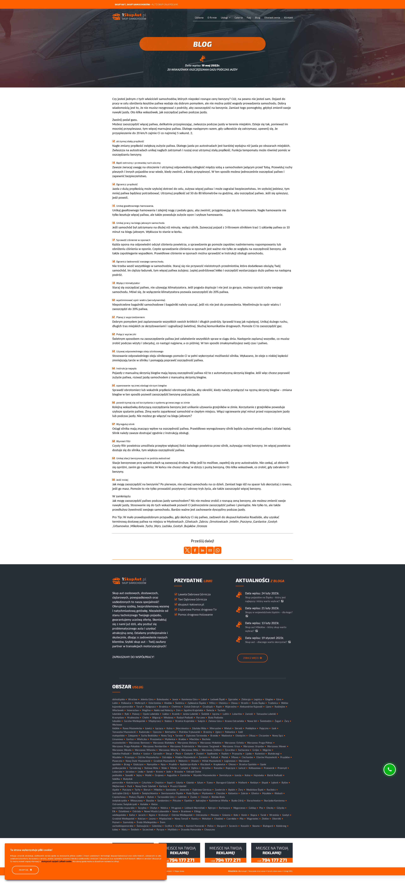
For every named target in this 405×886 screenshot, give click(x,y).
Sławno (256, 826)
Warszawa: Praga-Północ (259, 743)
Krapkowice (219, 765)
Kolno (247, 775)
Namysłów (152, 765)
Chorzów (220, 793)
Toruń (139, 707)
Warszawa (244, 761)
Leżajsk (184, 768)
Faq (249, 17)
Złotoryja (246, 699)
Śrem (162, 822)
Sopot (170, 783)
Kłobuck (279, 793)
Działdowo (124, 812)
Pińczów (177, 801)
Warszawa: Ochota (234, 743)
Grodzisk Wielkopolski (123, 819)
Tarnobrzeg (135, 768)
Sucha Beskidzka (149, 736)
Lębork (274, 783)
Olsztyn (153, 808)
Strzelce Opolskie (248, 765)
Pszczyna (126, 790)
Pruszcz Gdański (178, 786)
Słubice (168, 721)
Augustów (172, 775)
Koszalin (245, 826)
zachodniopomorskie (122, 826)
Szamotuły (128, 822)
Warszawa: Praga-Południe (126, 746)
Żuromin (203, 757)
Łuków (165, 714)
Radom (225, 754)
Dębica (194, 768)
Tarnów (179, 736)
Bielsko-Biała (218, 797)
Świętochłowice (150, 793)
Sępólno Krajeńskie (193, 710)
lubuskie (116, 721)
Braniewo (186, 812)
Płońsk (224, 757)
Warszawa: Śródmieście (182, 746)
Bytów (285, 783)
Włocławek (118, 710)
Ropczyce (230, 768)
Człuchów (146, 783)
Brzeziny (207, 732)
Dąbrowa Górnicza (202, 790)
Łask (274, 728)
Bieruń (147, 790)
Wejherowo (118, 786)
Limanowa (117, 739)
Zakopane (133, 736)
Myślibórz (173, 830)
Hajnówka (259, 775)
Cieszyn (204, 797)
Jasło (168, 772)
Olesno (232, 765)
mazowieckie (119, 743)
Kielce (154, 804)
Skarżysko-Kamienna (274, 801)
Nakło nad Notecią (163, 710)
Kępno (152, 815)
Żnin (178, 710)
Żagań (278, 721)
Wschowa (117, 725)
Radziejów (280, 707)
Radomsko (144, 732)
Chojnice (159, 783)
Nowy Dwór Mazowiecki (138, 761)
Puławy (136, 714)
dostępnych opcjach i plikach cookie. (56, 862)
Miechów (194, 739)
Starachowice (254, 801)
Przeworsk (269, 768)
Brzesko (214, 736)
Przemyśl (282, 768)
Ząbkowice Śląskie (197, 703)
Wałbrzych (140, 703)
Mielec (173, 768)
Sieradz (238, 728)
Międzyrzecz (155, 721)
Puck (129, 786)
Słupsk (265, 783)
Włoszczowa (136, 801)
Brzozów (178, 772)
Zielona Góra (215, 721)
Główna (199, 17)
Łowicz (148, 728)
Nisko (164, 768)
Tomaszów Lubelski (266, 714)
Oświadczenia (272, 17)
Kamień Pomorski (195, 826)
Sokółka (116, 779)
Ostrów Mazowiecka (148, 757)
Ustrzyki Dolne (193, 772)
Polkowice (126, 703)
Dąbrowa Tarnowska (196, 736)
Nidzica (164, 808)
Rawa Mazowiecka (132, 728)
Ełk (113, 812)
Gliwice (255, 793)
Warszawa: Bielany (187, 743)
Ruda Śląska (192, 793)
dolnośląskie (118, 699)
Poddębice (251, 728)
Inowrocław (133, 710)
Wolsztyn (206, 819)
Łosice (146, 754)
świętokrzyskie (119, 801)
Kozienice (260, 754)
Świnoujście (143, 826)
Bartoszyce (224, 808)
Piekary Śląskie (136, 797)
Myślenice (170, 739)
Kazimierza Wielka (218, 801)
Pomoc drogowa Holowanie (195, 614)
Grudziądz (208, 707)
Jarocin (142, 815)
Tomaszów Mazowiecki (124, 732)
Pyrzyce (160, 830)
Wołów (284, 703)
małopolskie (118, 736)
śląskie (115, 790)
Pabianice (230, 732)
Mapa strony (179, 871)
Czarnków (231, 819)
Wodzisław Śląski (254, 790)
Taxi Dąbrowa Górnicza (192, 599)
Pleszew (215, 815)
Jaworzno (184, 790)
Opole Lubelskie (151, 714)
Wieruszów (215, 728)
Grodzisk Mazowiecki (164, 761)
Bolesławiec (163, 699)
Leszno (152, 819)
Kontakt (288, 17)
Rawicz (195, 819)
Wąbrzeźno (231, 707)
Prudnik (173, 765)
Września (274, 815)
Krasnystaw (118, 718)
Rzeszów (218, 768)
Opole (263, 765)
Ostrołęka (167, 757)
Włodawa (168, 718)
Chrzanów (264, 736)
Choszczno (209, 830)
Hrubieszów (133, 718)
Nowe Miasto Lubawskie (156, 812)
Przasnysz (129, 757)
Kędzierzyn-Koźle (188, 765)
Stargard (221, 826)
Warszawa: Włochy (168, 750)
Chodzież (218, 819)
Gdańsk (190, 783)
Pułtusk (214, 757)
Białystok (127, 779)
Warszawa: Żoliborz (212, 750)
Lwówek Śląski (217, 699)
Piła (241, 819)
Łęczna (215, 714)
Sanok (150, 772)
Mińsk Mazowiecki (211, 761)
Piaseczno (117, 761)
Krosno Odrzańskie (234, 721)
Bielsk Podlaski (274, 775)
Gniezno (226, 815)
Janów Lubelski (190, 714)
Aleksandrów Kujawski (251, 707)
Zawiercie (220, 790)
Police (210, 826)
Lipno (268, 707)
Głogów (269, 699)
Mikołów (158, 790)
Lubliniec (182, 797)
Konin (244, 815)
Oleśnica (223, 703)
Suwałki (129, 775)
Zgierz (218, 732)
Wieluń (227, 728)
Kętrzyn (212, 808)
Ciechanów (247, 757)
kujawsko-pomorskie (122, 707)
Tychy (137, 790)
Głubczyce (138, 765)
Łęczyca (159, 728)
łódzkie (115, 728)
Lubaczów (117, 772)
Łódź (240, 732)
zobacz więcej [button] (251, 658)
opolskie (116, 765)
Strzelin (245, 703)
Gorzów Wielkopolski (134, 721)
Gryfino (179, 826)
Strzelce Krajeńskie (184, 721)
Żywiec (193, 797)
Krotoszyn (163, 815)
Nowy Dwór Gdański (145, 786)
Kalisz (132, 815)
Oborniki (276, 819)
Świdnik (205, 714)
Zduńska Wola (199, 728)
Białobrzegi (274, 754)
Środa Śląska (258, 703)
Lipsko (249, 754)
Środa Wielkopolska (147, 822)
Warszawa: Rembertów (155, 746)
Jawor (175, 699)
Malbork (242, 783)
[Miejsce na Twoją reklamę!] (179, 853)
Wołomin (183, 761)
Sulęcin (201, 721)
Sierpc (169, 754)
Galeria (239, 17)
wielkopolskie (119, 815)
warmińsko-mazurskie (123, 808)
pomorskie (117, 783)
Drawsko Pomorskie (191, 830)
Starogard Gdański (225, 783)
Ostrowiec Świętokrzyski (124, 804)
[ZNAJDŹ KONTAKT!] (389, 769)
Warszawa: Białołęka (163, 743)
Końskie (144, 804)
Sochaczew (243, 750)
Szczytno (142, 808)
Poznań (116, 822)
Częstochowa (119, 797)
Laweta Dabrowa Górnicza (194, 594)
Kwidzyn (254, 783)
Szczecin (233, 826)
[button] (187, 550)
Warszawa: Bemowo (139, 743)
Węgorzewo (239, 808)
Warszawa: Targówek (208, 746)
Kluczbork (205, 765)
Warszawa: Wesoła (121, 750)
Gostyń (285, 815)
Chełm (145, 718)
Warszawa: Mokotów (210, 743)
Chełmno (176, 707)
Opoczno (157, 732)
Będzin (231, 790)
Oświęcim (240, 736)
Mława (234, 757)
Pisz (261, 808)
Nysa (163, 765)
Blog (257, 17)
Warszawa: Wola (189, 750)
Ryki (127, 714)
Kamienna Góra (190, 699)
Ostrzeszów (201, 815)
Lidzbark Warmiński (195, 808)
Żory (240, 790)
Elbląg (197, 812)
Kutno (169, 728)
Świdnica (179, 703)
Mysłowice (207, 793)
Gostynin (188, 754)
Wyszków (117, 757)
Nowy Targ (166, 736)
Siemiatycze (225, 775)
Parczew (200, 718)
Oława (234, 703)
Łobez (115, 830)
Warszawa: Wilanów (145, 750)
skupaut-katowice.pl (191, 604)
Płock (178, 754)
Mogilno (146, 710)
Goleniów (157, 826)
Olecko (269, 808)
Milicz (212, 703)
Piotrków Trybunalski (189, 732)
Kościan (142, 819)
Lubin (115, 703)
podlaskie (117, 775)
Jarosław (130, 772)
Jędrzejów (201, 801)
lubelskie (116, 714)
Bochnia (206, 739)
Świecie (210, 710)
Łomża (238, 775)
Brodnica (163, 707)
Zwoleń (200, 754)
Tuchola (221, 710)
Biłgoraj (156, 718)
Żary (286, 721)
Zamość (249, 714)
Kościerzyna (132, 783)
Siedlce (136, 754)
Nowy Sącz (277, 736)
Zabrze (244, 793)
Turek (263, 815)
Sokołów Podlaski (121, 754)
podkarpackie (119, 768)
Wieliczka (142, 739)
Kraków (182, 739)
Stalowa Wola (151, 768)
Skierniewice (182, 728)
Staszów (150, 801)
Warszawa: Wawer (276, 746)
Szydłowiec (212, 754)
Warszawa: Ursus (231, 746)
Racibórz (271, 790)
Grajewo (159, 775)
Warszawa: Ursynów (253, 746)
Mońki (148, 775)
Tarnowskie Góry (165, 797)
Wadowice (226, 736)
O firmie (212, 17)
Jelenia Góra (147, 699)
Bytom (150, 797)
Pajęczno (263, 728)
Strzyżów (206, 768)
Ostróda (137, 812)
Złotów (265, 819)
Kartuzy (163, 786)
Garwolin (157, 754)
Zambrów (185, 775)
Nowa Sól (252, 721)
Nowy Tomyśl (181, 819)
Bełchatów (170, 732)
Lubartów (237, 714)
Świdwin (135, 830)
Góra (278, 699)
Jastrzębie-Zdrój (120, 793)
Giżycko (280, 808)
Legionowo (229, 761)
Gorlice (130, 739)
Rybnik (135, 793)
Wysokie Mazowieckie (204, 775)
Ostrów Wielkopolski (182, 815)
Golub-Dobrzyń (191, 707)
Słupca (253, 815)
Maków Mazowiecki (185, 757)
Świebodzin (265, 721)
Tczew (210, 783)
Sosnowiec (171, 790)
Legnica (258, 699)
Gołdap (252, 808)
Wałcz (125, 830)
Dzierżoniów (155, 703)
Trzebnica (273, 703)
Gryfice (168, 826)
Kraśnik (176, 714)
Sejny (139, 775)
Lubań (204, 699)
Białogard (268, 826)
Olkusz (252, 736)
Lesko (140, 772)
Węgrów (267, 750)
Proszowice (156, 739)
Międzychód (165, 819)
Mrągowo (176, 808)
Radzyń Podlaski (185, 718)
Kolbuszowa (255, 768)
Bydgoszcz (151, 707)
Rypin (219, 707)
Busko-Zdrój (237, 801)
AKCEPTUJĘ (24, 870)
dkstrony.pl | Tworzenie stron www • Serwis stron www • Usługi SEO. (260, 871)
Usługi (224, 17)
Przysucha (237, 754)
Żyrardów (230, 750)
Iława (175, 812)
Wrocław (132, 699)
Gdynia (179, 783)
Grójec (255, 750)
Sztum (200, 783)
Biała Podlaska (215, 718)
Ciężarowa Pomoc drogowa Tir (197, 609)
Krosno (159, 772)
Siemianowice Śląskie (172, 793)
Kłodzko (168, 703)
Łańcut (242, 768)
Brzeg (127, 765)
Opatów (188, 801)
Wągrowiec (253, 819)
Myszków (266, 793)
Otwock (195, 761)
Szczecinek (148, 830)
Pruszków (285, 757)
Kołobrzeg (281, 826)
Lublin (226, 714)
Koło (236, 815)
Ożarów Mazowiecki (266, 757)
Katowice (233, 793)
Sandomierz (163, 801)
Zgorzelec (233, 699)
